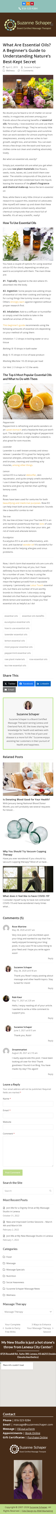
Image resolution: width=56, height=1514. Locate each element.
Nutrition (11, 1275)
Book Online (32, 1433)
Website (7, 1121)
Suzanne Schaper (32, 67)
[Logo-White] (28, 1449)
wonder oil (28, 544)
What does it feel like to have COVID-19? (26, 896)
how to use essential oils (17, 628)
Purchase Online (37, 1437)
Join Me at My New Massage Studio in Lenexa (29, 1235)
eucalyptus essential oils (17, 621)
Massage (11, 1263)
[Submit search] (50, 1190)
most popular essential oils (19, 646)
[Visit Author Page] (28, 705)
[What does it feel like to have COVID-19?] (28, 878)
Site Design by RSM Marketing (37, 1510)
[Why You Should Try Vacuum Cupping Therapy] (28, 830)
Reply (50, 958)
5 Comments (27, 70)
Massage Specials (15, 1269)
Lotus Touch (36, 585)
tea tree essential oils (15, 665)
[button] (51, 24)
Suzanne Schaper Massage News (23, 1288)
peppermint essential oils (18, 652)
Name (7, 1098)
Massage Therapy (14, 1311)
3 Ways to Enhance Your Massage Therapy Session (39, 1328)
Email (7, 1110)
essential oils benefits (33, 615)
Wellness (10, 70)
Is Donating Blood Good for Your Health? (26, 799)
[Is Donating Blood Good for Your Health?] (28, 778)
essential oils (11, 615)
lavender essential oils (16, 634)
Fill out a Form (26, 1429)
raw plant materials (15, 659)
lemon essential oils (15, 640)
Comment (9, 1133)
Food (9, 1256)
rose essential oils (38, 659)
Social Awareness (15, 1282)
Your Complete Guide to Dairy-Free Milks (12, 1328)
